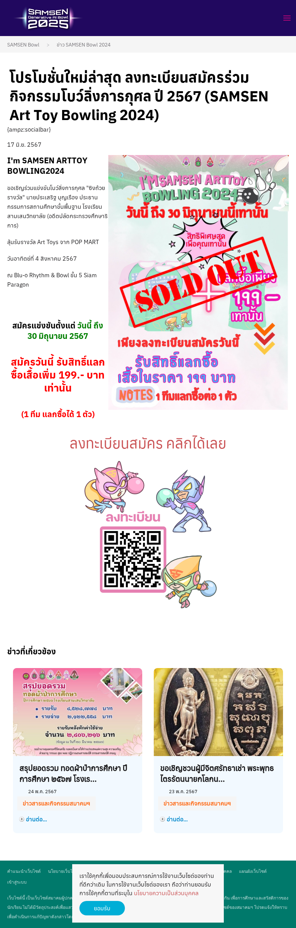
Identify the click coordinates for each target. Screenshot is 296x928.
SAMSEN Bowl (23, 44)
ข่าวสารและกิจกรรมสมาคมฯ (56, 803)
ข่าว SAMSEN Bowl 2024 (83, 44)
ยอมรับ (102, 908)
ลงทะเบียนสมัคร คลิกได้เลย (148, 443)
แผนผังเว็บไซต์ (253, 871)
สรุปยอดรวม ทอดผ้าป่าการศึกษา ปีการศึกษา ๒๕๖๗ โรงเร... (73, 773)
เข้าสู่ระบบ (17, 882)
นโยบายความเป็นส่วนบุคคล (166, 893)
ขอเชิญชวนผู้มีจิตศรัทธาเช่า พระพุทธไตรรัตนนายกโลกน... (217, 773)
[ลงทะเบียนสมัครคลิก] (148, 535)
